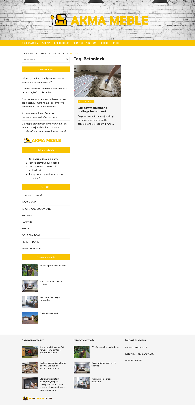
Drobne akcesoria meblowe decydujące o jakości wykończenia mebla (44, 90)
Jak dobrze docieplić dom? (43, 159)
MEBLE (116, 43)
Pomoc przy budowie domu (44, 162)
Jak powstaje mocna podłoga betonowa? (92, 109)
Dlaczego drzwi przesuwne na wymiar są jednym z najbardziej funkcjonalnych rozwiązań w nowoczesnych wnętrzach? (44, 127)
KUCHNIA (46, 43)
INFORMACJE (29, 202)
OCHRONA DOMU (30, 43)
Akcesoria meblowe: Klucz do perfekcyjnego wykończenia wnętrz (41, 115)
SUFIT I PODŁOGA (101, 43)
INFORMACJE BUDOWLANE (36, 208)
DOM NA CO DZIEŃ (81, 43)
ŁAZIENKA (27, 222)
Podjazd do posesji (49, 313)
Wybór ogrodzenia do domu (53, 265)
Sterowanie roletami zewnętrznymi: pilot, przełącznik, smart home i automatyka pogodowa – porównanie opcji (44, 102)
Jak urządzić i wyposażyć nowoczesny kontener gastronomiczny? (43, 80)
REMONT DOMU (61, 43)
